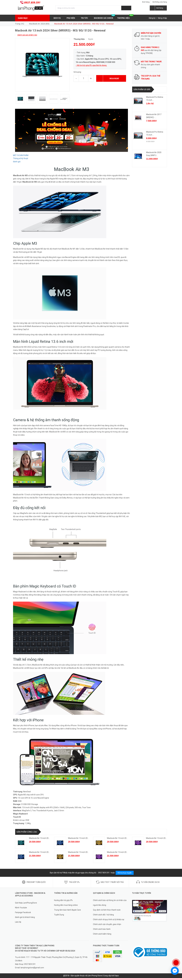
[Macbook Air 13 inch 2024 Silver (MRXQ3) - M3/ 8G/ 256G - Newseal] (21, 843)
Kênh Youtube (21, 908)
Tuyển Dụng (59, 915)
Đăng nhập (162, 18)
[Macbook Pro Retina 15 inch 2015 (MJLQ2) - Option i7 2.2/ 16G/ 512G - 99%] (138, 135)
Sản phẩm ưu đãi (142, 89)
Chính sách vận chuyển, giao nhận (107, 924)
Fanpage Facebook (23, 912)
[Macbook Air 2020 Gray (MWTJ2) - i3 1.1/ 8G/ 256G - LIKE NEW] (138, 156)
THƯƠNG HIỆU (125, 17)
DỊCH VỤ (57, 18)
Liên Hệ (18, 922)
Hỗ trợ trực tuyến (125, 873)
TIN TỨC (84, 18)
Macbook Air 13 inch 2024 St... (119, 838)
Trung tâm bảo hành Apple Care (67, 910)
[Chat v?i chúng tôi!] (175, 971)
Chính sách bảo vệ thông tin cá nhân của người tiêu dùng (109, 902)
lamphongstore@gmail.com (32, 968)
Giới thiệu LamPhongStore (26, 903)
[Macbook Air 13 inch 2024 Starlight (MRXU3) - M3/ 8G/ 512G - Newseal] (60, 857)
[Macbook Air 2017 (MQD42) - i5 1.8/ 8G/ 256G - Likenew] (138, 118)
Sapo (116, 976)
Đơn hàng (145, 2)
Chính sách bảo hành (101, 929)
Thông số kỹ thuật (20, 158)
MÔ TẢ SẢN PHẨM (20, 155)
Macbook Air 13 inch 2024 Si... (41, 838)
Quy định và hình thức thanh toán (107, 910)
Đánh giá (16, 162)
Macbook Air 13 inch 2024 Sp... (158, 838)
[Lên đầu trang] (177, 954)
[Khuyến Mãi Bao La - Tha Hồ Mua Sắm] (71, 130)
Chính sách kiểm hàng (102, 934)
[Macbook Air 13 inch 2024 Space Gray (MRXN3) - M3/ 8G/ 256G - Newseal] (138, 843)
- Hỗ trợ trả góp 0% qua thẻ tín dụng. (91, 65)
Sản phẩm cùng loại (27, 832)
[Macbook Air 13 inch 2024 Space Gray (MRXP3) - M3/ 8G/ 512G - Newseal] (99, 857)
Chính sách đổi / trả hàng (103, 915)
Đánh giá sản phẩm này (27, 35)
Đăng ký (152, 18)
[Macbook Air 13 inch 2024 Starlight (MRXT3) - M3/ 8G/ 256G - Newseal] (99, 843)
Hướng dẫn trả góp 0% (63, 900)
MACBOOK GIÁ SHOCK (104, 17)
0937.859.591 (32, 2)
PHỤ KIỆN (71, 18)
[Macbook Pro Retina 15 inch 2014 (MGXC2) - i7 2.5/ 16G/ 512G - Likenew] (138, 101)
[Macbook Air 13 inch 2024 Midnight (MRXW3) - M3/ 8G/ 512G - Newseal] (21, 857)
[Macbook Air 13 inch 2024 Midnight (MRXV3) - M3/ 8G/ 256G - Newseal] (60, 843)
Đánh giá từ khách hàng (25, 917)
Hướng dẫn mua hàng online (66, 905)
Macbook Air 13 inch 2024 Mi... (80, 838)
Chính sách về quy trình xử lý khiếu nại (108, 919)
